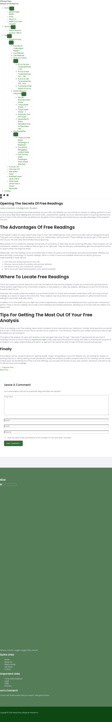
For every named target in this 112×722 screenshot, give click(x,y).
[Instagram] (8, 195)
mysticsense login (39, 339)
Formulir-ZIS (14, 167)
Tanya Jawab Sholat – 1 (23, 105)
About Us (13, 19)
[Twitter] (4, 195)
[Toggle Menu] (11, 9)
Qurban (7, 26)
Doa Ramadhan (19, 131)
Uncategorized (22, 208)
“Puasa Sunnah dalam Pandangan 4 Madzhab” (24, 141)
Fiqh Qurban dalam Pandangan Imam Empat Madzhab (23, 159)
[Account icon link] (1, 197)
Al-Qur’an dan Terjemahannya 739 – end (24, 81)
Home (6, 8)
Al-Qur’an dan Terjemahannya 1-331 (24, 66)
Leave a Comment (7, 208)
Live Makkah (18, 53)
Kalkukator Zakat (13, 172)
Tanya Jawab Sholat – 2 (23, 110)
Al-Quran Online (20, 58)
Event (11, 16)
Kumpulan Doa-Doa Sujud (24, 115)
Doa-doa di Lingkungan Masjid (18, 48)
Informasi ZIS (14, 169)
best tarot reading (19, 215)
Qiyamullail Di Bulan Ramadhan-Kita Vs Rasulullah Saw (24, 124)
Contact (7, 191)
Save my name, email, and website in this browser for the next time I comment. (39, 437)
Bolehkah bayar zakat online (15, 177)
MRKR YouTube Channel (15, 22)
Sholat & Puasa (15, 39)
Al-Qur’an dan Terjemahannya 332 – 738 (24, 74)
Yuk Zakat (8, 667)
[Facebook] (1, 195)
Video (6, 683)
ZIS (5, 35)
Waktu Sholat (9, 664)
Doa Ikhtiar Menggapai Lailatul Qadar (23, 149)
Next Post (5, 370)
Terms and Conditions (13, 678)
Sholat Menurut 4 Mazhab (19, 92)
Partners (8, 686)
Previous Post (7, 367)
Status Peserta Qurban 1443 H (15, 31)
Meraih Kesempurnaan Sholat (24, 99)
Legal (6, 681)
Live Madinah (18, 55)
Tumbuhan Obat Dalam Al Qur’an (25, 87)
